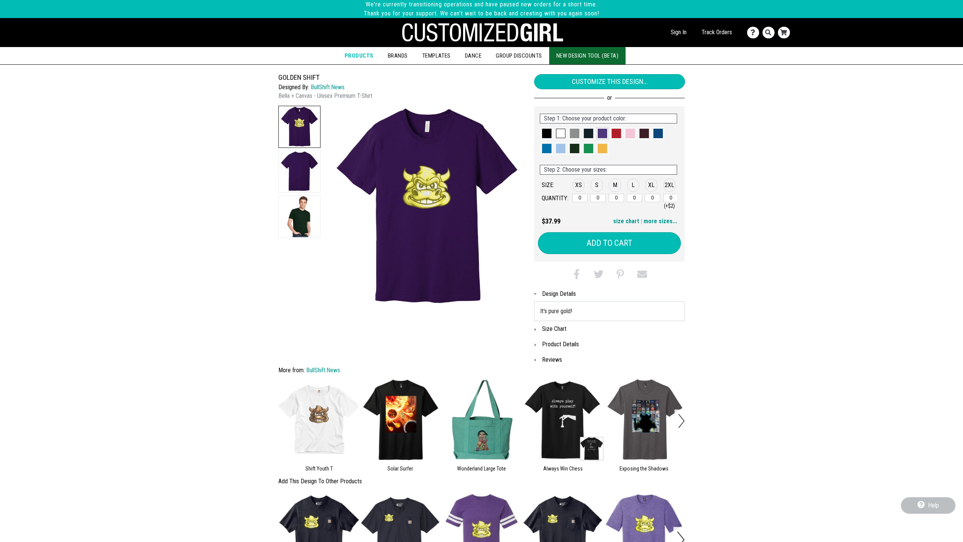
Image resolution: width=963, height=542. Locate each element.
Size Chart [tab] (554, 328)
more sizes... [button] (660, 221)
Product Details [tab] (560, 344)
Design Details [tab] (559, 293)
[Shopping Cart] (785, 32)
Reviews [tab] (552, 359)
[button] (299, 127)
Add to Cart (609, 243)
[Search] (770, 32)
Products (359, 55)
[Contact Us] (755, 32)
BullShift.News (328, 87)
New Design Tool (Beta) (587, 55)
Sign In (679, 32)
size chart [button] (626, 221)
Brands (398, 55)
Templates (436, 55)
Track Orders (717, 32)
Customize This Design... (610, 81)
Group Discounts (519, 55)
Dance (473, 55)
